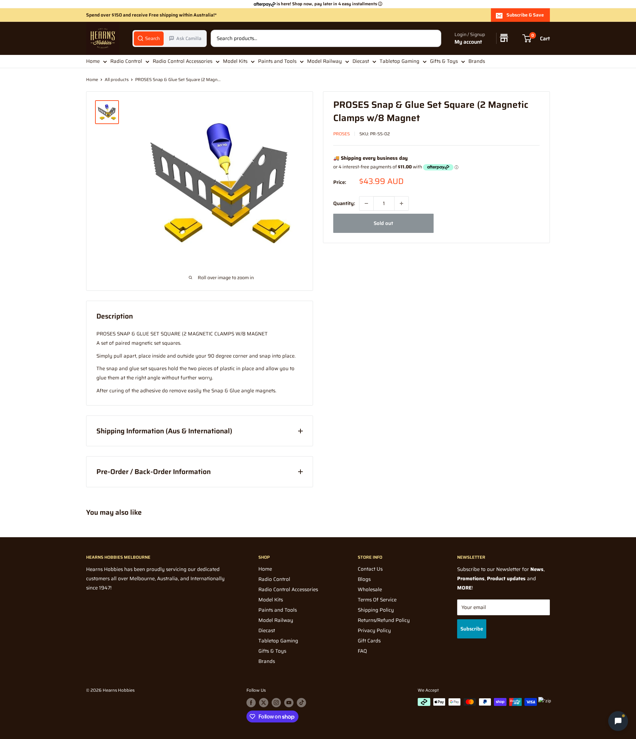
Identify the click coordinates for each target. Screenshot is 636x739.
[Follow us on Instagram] (276, 702)
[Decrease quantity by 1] (366, 203)
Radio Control (126, 61)
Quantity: (344, 203)
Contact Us (370, 569)
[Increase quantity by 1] (401, 203)
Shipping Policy (376, 610)
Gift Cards (369, 641)
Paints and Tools (277, 61)
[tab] (149, 38)
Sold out (383, 223)
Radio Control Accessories (182, 61)
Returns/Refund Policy (384, 620)
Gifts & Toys (444, 61)
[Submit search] (433, 38)
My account (468, 42)
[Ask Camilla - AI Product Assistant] (618, 721)
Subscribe (471, 629)
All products (117, 79)
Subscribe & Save (525, 15)
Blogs (364, 579)
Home (93, 61)
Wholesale (370, 589)
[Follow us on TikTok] (301, 702)
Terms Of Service (377, 600)
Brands (476, 61)
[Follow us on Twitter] (263, 702)
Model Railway (324, 61)
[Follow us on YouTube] (288, 702)
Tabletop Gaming (399, 61)
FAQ (362, 651)
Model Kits (235, 61)
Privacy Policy (374, 630)
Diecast (360, 61)
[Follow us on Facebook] (251, 702)
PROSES (341, 133)
